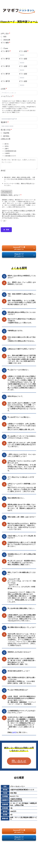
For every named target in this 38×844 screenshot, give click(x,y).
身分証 (3, 171)
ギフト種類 (5, 43)
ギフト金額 (23, 51)
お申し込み (5, 33)
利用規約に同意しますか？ (11, 195)
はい (4, 221)
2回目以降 (6, 40)
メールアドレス (7, 96)
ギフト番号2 (5, 59)
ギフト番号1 (6, 51)
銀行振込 (6, 136)
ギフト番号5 (5, 81)
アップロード (6, 192)
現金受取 (6, 133)
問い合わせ (19, 761)
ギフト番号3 (5, 66)
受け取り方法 (6, 130)
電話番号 (4, 122)
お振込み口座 (5, 139)
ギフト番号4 (5, 74)
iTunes (5, 48)
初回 (4, 36)
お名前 (4, 89)
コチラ (14, 732)
